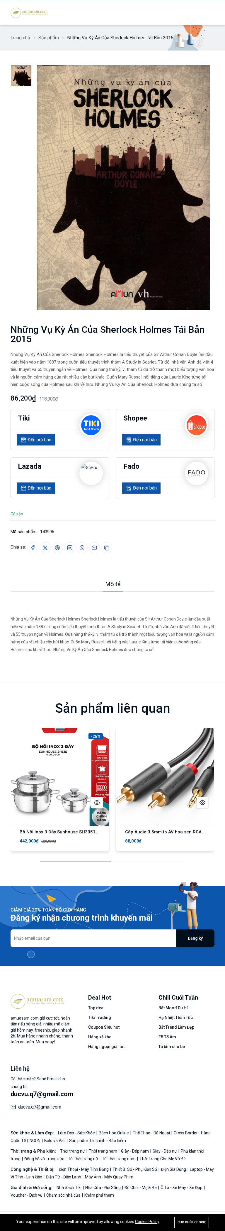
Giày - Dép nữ (165, 1151)
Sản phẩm (48, 38)
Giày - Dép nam (135, 1151)
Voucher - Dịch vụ (27, 1195)
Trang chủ (20, 38)
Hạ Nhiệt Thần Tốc (175, 1017)
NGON (35, 1140)
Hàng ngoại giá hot (106, 1046)
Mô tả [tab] (113, 584)
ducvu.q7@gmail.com (42, 1094)
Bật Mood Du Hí (173, 1007)
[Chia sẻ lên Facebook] (33, 548)
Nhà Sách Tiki (69, 1187)
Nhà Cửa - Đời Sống (103, 1187)
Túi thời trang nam (119, 1158)
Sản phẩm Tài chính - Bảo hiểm (97, 1140)
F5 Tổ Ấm (167, 1037)
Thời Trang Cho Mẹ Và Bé (162, 1158)
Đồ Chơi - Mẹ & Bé (141, 1187)
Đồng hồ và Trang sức (44, 1158)
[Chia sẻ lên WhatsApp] (82, 548)
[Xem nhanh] (97, 802)
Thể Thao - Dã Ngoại (152, 1133)
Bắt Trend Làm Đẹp (176, 1027)
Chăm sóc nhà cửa (63, 1195)
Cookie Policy (147, 1221)
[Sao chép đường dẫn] (107, 547)
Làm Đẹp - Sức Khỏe (77, 1133)
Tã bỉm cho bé (171, 1046)
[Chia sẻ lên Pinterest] (57, 548)
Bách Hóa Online (114, 1133)
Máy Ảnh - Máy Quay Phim (109, 1177)
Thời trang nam (103, 1151)
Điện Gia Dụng (174, 1169)
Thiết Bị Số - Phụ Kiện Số (135, 1169)
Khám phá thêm (99, 1195)
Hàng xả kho (100, 1037)
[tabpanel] (112, 622)
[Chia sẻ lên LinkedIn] (70, 548)
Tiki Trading (99, 1017)
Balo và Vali (55, 1140)
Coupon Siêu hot (104, 1027)
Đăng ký (195, 938)
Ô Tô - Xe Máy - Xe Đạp (182, 1187)
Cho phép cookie (192, 1222)
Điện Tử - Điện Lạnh (64, 1177)
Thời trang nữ (73, 1151)
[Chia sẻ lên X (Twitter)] (45, 548)
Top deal (96, 1007)
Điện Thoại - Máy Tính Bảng (84, 1169)
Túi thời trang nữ (83, 1158)
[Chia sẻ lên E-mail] (94, 548)
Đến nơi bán (39, 440)
